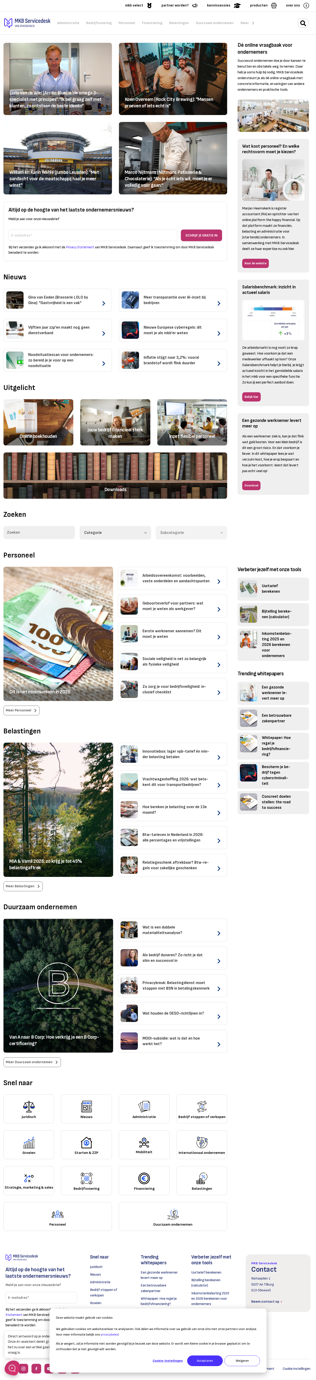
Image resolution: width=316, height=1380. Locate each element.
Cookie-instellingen (168, 1361)
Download (251, 485)
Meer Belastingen (20, 886)
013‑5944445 (261, 1290)
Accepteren (205, 1361)
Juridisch (96, 1267)
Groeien (95, 1303)
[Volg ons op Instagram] (23, 1369)
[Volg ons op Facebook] (36, 1369)
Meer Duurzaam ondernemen (29, 1062)
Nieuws (95, 1274)
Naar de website (255, 263)
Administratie (100, 1282)
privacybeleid (110, 1334)
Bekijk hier (251, 397)
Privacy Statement (80, 247)
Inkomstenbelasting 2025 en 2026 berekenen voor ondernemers (210, 1298)
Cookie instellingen (296, 1369)
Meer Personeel (18, 710)
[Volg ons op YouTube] (49, 1369)
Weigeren (242, 1361)
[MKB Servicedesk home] (41, 1257)
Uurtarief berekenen (206, 1272)
